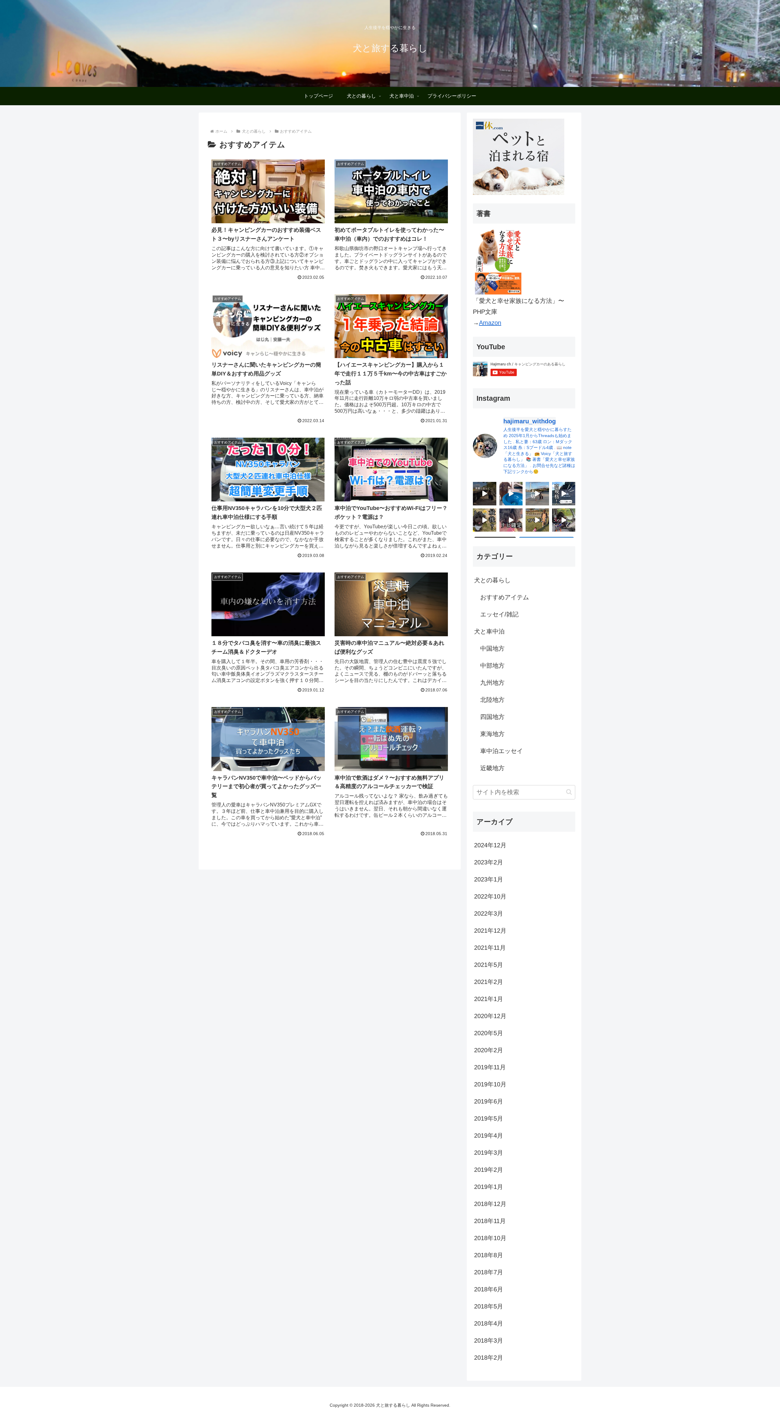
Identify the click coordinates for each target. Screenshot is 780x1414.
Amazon (490, 322)
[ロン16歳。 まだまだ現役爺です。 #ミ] (511, 493)
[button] (569, 791)
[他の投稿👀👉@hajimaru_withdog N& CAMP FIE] (564, 493)
